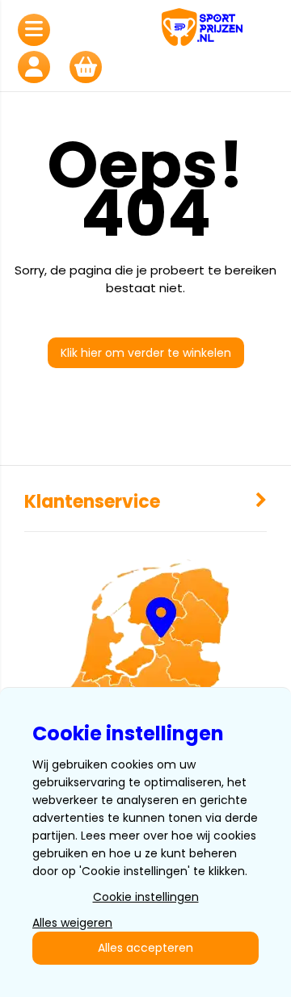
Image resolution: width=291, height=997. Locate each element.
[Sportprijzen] (222, 29)
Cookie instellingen (146, 897)
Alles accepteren (145, 948)
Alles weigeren (72, 923)
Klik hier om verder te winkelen (146, 353)
